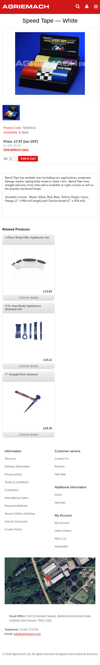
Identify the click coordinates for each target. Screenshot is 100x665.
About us (10, 458)
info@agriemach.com (27, 634)
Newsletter (61, 546)
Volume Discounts (16, 521)
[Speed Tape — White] (11, 113)
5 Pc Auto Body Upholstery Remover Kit (23, 307)
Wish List (60, 538)
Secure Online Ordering (20, 513)
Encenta (92, 654)
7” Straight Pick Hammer (21, 374)
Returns (60, 466)
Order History (63, 530)
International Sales (16, 498)
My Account (62, 523)
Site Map (60, 474)
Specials (60, 502)
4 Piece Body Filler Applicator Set (27, 237)
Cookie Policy (13, 529)
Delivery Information (17, 466)
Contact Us (62, 458)
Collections (12, 490)
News (58, 494)
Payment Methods (16, 505)
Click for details (28, 297)
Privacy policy (13, 474)
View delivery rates (16, 149)
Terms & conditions (17, 482)
